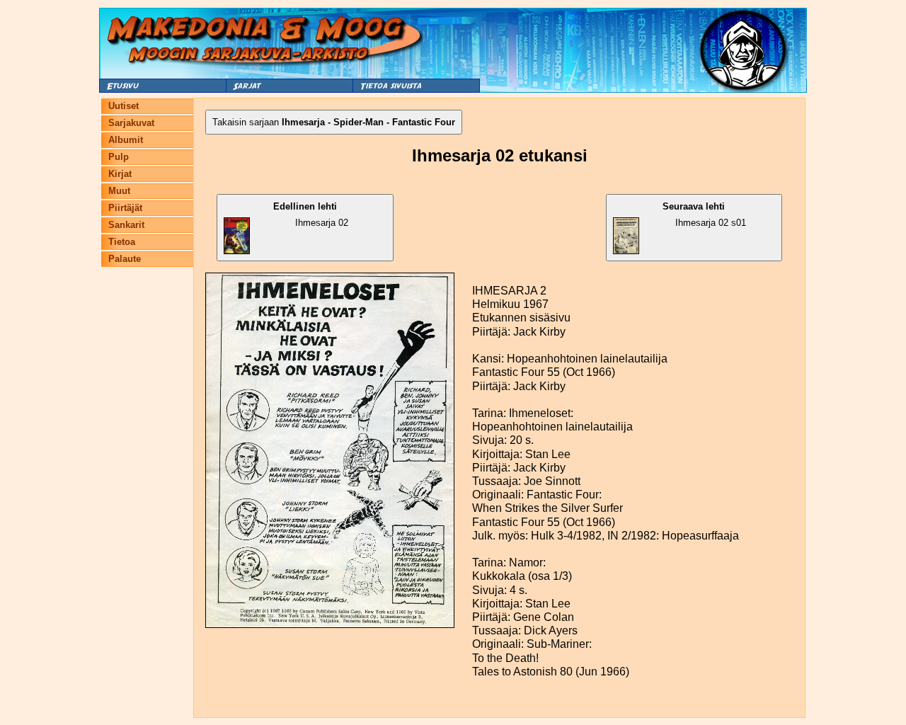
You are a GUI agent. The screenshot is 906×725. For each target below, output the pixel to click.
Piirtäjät (125, 207)
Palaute (124, 258)
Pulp (118, 157)
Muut (119, 190)
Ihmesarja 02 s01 (704, 214)
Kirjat (120, 174)
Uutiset (123, 106)
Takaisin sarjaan (333, 122)
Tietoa (121, 241)
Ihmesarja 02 (310, 214)
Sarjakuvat (131, 123)
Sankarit (126, 224)
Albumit (125, 140)
